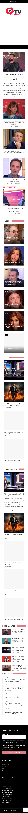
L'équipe (4, 773)
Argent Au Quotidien (7, 794)
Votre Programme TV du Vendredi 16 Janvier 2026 (13, 432)
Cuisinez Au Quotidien (7, 800)
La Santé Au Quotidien (7, 782)
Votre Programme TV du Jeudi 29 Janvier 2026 (14, 495)
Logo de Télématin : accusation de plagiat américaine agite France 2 (19, 667)
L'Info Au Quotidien (6, 784)
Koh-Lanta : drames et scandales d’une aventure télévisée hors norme (18, 649)
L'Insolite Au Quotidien (7, 790)
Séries (6, 225)
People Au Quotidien (7, 788)
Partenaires (4, 770)
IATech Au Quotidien (7, 798)
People (5, 117)
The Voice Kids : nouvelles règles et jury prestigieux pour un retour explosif (19, 658)
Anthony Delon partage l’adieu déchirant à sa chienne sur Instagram (14, 180)
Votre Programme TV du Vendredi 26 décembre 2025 (13, 619)
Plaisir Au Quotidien (6, 796)
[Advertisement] (14, 32)
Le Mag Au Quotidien (7, 792)
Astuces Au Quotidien (7, 786)
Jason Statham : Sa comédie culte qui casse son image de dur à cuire (13, 404)
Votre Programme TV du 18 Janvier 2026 (13, 461)
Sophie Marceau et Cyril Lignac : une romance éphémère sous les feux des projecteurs (14, 122)
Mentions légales (6, 764)
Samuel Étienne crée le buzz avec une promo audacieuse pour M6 (18, 640)
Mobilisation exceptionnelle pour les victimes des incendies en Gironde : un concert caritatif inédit (14, 210)
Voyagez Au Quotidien (7, 802)
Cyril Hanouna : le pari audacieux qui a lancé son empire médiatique (14, 76)
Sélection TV (8, 363)
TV (4, 70)
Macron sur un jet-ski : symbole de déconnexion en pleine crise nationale (14, 151)
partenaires (9, 749)
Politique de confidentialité (8, 768)
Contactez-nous (6, 766)
